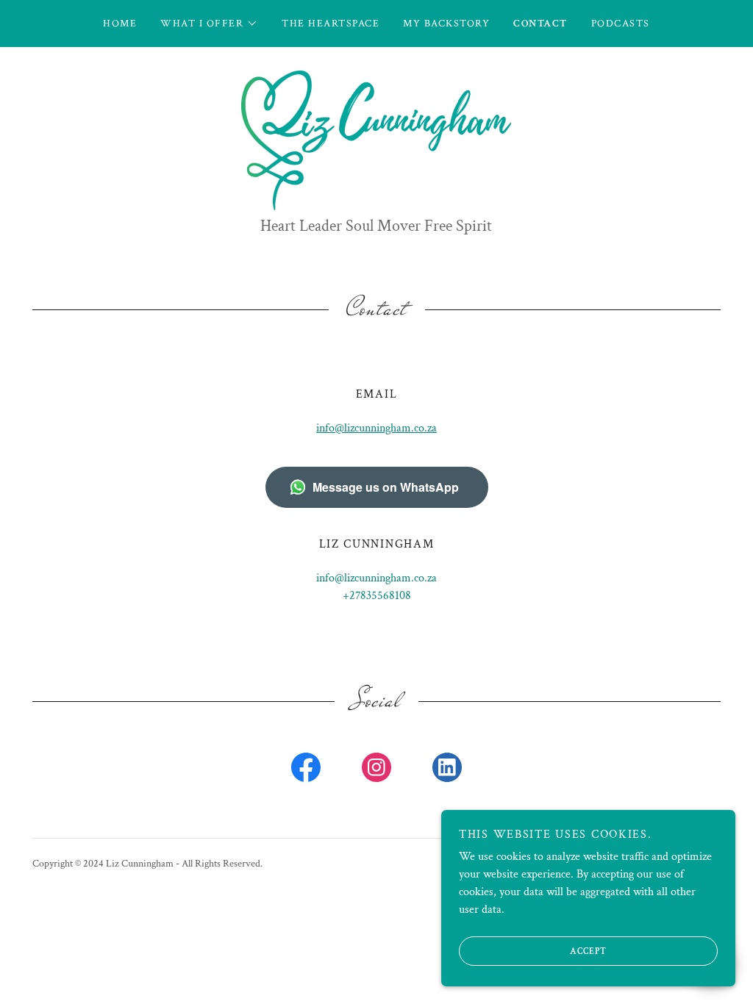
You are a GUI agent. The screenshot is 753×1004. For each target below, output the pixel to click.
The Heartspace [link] (330, 23)
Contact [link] (540, 23)
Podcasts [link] (620, 23)
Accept (588, 951)
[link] (376, 139)
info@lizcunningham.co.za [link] (376, 578)
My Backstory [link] (446, 23)
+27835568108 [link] (377, 595)
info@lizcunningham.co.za (376, 428)
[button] (209, 23)
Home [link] (120, 23)
